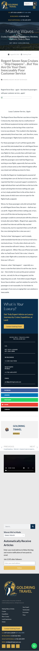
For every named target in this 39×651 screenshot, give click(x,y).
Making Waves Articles (8, 609)
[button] (19, 390)
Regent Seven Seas (21, 79)
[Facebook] (3, 646)
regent (11, 79)
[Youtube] (8, 646)
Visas (24, 615)
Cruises (4, 611)
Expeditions (5, 614)
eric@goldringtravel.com (13, 382)
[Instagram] (13, 646)
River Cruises (5, 616)
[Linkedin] (18, 646)
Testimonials (26, 610)
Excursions (25, 612)
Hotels (3, 622)
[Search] (35, 3)
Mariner (6, 79)
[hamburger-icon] (34, 7)
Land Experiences (6, 619)
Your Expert (26, 607)
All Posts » (16, 433)
